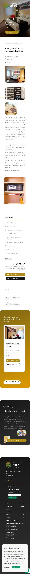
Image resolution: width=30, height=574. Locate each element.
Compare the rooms (13, 278)
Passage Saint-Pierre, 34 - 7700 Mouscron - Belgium (15, 472)
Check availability (13, 274)
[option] (14, 190)
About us (8, 512)
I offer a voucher (14, 440)
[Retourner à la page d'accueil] (12, 5)
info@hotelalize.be (10, 478)
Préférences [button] (7, 567)
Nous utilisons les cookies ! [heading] (12, 548)
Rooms (7, 503)
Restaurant (9, 506)
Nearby (8, 514)
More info (10, 364)
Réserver (9, 32)
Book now (10, 360)
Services (8, 509)
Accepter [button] (16, 567)
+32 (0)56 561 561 (9, 475)
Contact (8, 517)
